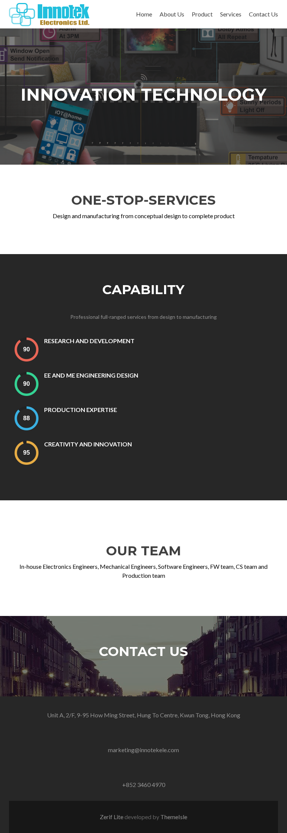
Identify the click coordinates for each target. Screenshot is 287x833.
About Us (172, 14)
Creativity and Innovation (88, 444)
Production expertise (80, 409)
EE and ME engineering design (91, 375)
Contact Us (263, 14)
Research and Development (89, 340)
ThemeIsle (173, 816)
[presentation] (26, 349)
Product (202, 14)
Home (144, 14)
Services (230, 14)
